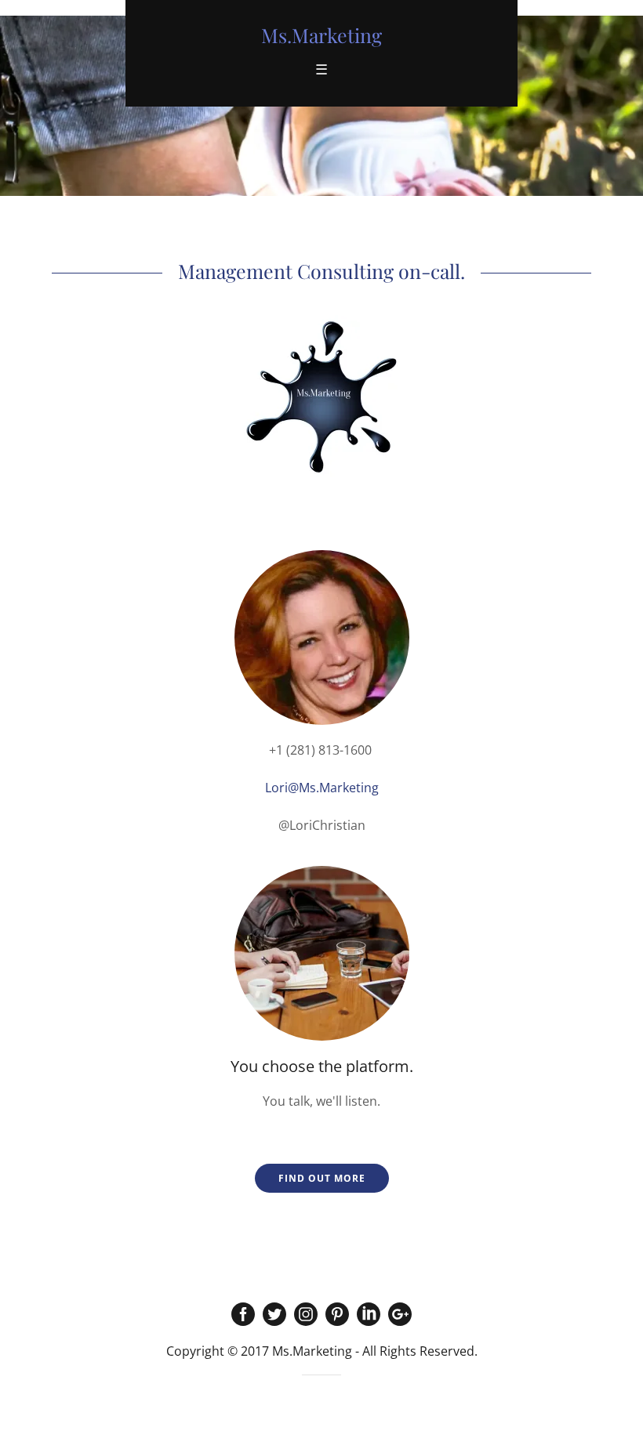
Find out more (321, 1178)
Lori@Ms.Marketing (322, 787)
